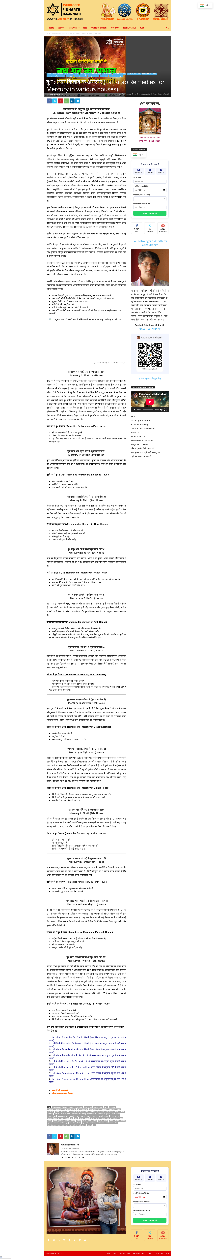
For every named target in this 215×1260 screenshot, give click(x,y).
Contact (115, 28)
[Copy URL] (83, 100)
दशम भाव (121, 1118)
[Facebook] (49, 100)
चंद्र (72, 1118)
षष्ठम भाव (72, 1125)
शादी (63, 1125)
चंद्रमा (76, 1118)
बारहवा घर (56, 1123)
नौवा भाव (94, 1120)
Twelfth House (62, 1116)
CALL (142, 329)
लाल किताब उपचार (100, 1123)
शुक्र (67, 1125)
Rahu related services (142, 440)
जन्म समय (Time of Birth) (141, 195)
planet (117, 1111)
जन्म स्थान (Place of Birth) (141, 203)
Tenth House (116, 1114)
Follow (150, 224)
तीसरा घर (103, 1118)
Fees (85, 28)
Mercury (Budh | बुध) (134, 74)
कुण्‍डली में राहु (113, 1116)
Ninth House (65, 1111)
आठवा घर (89, 1116)
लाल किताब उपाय (109, 1123)
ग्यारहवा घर (50, 1118)
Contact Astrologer (140, 424)
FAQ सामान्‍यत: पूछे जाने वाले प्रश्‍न (145, 452)
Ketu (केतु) (83, 74)
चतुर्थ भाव (67, 1118)
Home (51, 28)
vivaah (77, 1116)
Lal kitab (112, 1107)
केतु (118, 1116)
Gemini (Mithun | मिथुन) (71, 74)
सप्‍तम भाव (78, 1125)
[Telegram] (77, 100)
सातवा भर (83, 1125)
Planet (62, 76)
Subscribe (163, 224)
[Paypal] (70, 1240)
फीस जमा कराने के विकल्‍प (62, 1093)
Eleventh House (68, 1107)
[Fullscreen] (165, 410)
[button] (167, 28)
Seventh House (91, 1114)
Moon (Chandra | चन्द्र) (149, 74)
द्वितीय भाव (79, 1120)
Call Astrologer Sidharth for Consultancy (150, 243)
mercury (50, 1111)
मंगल (74, 1123)
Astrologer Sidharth (55, 94)
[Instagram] (66, 1158)
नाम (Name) (137, 178)
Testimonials (129, 28)
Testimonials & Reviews (143, 428)
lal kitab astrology (69, 1109)
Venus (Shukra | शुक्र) (116, 76)
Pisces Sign (109, 1111)
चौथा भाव (87, 1118)
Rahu (123, 1111)
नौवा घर (89, 1120)
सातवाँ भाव (90, 1125)
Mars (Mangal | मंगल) (119, 74)
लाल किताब (92, 1123)
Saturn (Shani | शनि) (80, 76)
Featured (135, 432)
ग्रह (62, 1118)
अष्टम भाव (83, 1116)
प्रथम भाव (50, 1123)
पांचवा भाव (123, 1120)
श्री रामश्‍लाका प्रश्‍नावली (141, 456)
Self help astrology (78, 1114)
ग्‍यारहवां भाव (56, 1118)
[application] (150, 401)
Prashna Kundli (138, 436)
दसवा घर (49, 1120)
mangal (104, 1109)
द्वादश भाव (73, 1120)
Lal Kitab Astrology (94, 74)
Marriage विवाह (107, 74)
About (61, 28)
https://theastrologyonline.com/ (70, 1148)
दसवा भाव (55, 1120)
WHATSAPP (154, 329)
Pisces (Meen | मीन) (52, 76)
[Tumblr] (76, 1158)
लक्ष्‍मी (87, 1123)
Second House (65, 1114)
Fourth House (98, 1107)
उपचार (100, 1116)
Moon (57, 1111)
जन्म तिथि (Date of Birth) (141, 186)
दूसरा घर (61, 1120)
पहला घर (111, 1120)
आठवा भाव (95, 1116)
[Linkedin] (72, 100)
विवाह (116, 1123)
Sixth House (101, 1114)
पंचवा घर (106, 1120)
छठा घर (92, 1118)
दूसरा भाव (67, 1120)
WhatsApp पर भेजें (150, 213)
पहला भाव (117, 1120)
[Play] (134, 410)
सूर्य (94, 1125)
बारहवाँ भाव (62, 1123)
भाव (70, 1123)
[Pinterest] (60, 100)
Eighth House (57, 1107)
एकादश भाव (106, 1116)
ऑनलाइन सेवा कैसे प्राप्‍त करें (142, 448)
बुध (66, 1123)
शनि (59, 1125)
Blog (142, 28)
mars (118, 1109)
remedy (50, 1114)
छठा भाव (97, 1118)
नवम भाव (84, 1120)
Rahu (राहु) (69, 76)
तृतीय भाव (115, 1118)
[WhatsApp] (66, 100)
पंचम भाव (100, 1120)
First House (88, 1107)
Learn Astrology (95, 1109)
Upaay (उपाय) (104, 76)
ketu (106, 1107)
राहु (83, 1123)
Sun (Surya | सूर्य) (93, 76)
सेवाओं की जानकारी (60, 1090)
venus (71, 1116)
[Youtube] (82, 1158)
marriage (112, 1109)
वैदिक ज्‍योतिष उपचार (52, 1125)
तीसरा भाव (109, 1118)
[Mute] (161, 410)
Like (136, 224)
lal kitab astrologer (54, 1109)
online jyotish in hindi (97, 1111)
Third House (51, 1116)
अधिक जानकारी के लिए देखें (150, 379)
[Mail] (64, 1240)
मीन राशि (79, 1123)
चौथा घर (81, 1118)
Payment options (99, 28)
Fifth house (78, 1107)
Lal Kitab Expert (82, 1109)
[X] (54, 100)
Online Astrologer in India (79, 1111)
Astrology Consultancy (58, 33)
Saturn (57, 1114)
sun (108, 1114)
